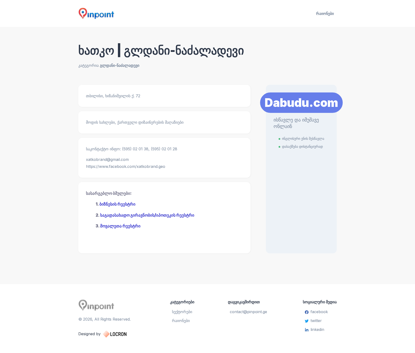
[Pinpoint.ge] (120, 13)
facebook (319, 311)
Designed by (89, 333)
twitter (316, 320)
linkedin (317, 329)
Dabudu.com (301, 103)
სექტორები (182, 311)
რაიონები (325, 13)
